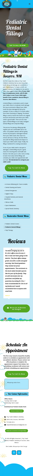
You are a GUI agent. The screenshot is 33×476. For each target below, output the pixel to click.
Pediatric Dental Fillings (12, 227)
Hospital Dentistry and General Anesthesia (13, 198)
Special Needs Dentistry (12, 208)
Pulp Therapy (9, 230)
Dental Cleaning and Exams (13, 187)
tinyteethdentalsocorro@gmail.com (17, 425)
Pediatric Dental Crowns (12, 224)
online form (16, 382)
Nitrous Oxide (9, 202)
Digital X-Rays (9, 194)
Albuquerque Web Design (20, 446)
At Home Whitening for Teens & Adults (16, 184)
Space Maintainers (10, 205)
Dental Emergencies (11, 190)
